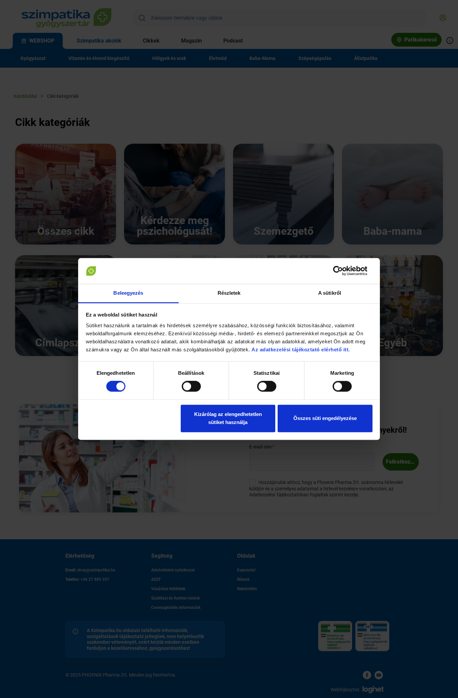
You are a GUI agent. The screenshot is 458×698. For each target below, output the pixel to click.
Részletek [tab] (229, 293)
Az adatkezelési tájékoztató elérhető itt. (301, 349)
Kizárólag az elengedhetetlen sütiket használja (228, 418)
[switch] (191, 386)
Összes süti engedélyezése (325, 418)
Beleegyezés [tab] (128, 293)
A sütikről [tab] (329, 293)
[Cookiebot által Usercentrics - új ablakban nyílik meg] (343, 271)
